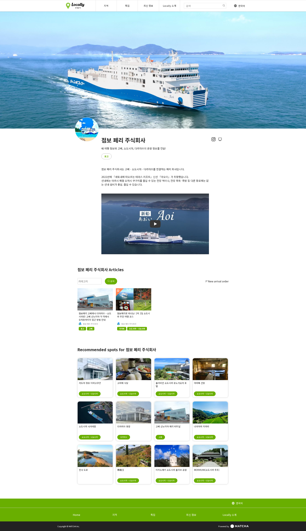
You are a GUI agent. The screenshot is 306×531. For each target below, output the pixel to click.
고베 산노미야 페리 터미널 (168, 426)
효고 (106, 156)
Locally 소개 (230, 515)
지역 (114, 515)
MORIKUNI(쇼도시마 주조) (206, 469)
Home (76, 515)
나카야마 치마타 (201, 426)
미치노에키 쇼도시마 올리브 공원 (171, 469)
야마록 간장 (199, 383)
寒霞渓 (120, 469)
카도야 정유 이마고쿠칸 (90, 383)
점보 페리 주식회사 (90, 324)
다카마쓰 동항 (123, 426)
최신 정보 (191, 515)
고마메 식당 (122, 383)
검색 (112, 281)
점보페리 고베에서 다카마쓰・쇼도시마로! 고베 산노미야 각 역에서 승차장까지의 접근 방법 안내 (95, 316)
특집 (153, 515)
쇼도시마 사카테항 (87, 426)
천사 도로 (83, 469)
